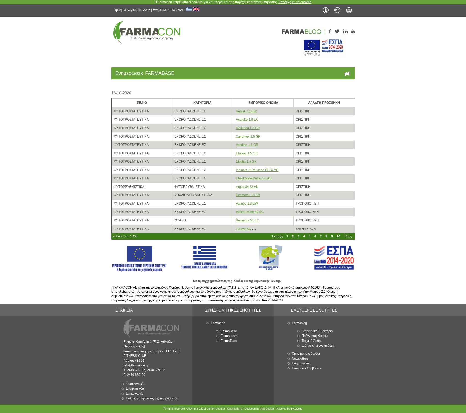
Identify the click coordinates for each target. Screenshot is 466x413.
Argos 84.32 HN (247, 187)
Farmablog (299, 323)
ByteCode (296, 408)
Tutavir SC (243, 229)
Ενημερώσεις (301, 363)
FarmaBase (229, 331)
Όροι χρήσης (234, 408)
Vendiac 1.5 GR (247, 145)
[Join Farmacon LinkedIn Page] (345, 31)
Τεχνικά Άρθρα (312, 341)
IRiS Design (267, 408)
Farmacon (218, 323)
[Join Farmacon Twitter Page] (337, 31)
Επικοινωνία (135, 393)
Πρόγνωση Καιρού (315, 336)
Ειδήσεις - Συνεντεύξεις (318, 345)
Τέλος (348, 236)
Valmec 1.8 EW (247, 203)
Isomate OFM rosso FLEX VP (257, 170)
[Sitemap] (349, 10)
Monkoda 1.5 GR (248, 128)
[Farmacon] (146, 32)
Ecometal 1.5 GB (248, 195)
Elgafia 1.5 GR (246, 161)
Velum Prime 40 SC (250, 212)
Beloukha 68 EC (247, 220)
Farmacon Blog (303, 31)
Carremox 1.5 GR (248, 136)
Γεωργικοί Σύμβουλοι (306, 368)
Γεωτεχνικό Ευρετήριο (317, 331)
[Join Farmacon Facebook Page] (330, 31)
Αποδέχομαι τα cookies (294, 2)
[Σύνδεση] (326, 10)
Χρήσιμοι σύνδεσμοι (306, 353)
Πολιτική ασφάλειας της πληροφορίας (152, 398)
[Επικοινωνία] (337, 10)
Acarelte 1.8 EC (247, 119)
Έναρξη (277, 236)
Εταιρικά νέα (135, 388)
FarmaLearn (229, 336)
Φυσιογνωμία (135, 384)
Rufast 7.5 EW (246, 111)
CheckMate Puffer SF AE (254, 178)
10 (338, 236)
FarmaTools (229, 341)
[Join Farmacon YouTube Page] (353, 31)
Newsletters (300, 358)
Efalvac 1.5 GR (247, 153)
